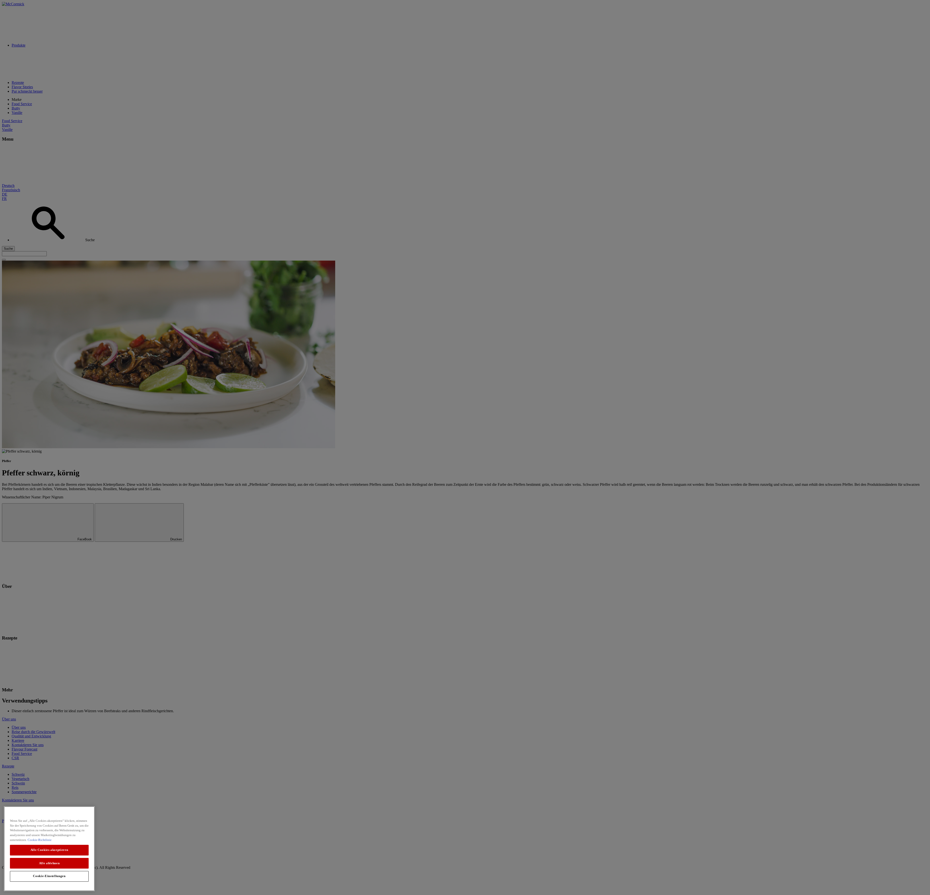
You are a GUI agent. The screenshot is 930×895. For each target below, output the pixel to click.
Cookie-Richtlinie (40, 839)
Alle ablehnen (49, 863)
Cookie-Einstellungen (49, 876)
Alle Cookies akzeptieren (49, 850)
